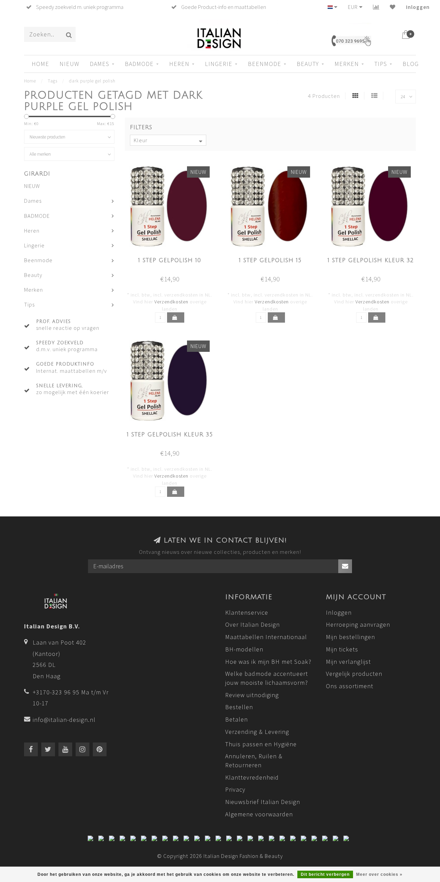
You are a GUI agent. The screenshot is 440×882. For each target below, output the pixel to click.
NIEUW (69, 64)
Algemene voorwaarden (259, 814)
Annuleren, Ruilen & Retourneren (254, 760)
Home (40, 64)
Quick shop (173, 258)
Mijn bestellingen (350, 637)
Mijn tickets (342, 649)
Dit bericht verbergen (325, 874)
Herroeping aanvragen (358, 624)
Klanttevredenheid (252, 777)
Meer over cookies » (379, 874)
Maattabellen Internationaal (266, 637)
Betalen (236, 719)
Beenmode (264, 64)
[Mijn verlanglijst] (393, 6)
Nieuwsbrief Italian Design (262, 802)
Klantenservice (246, 612)
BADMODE (139, 64)
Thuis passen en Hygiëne (261, 744)
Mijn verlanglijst (348, 662)
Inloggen (418, 6)
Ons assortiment (349, 686)
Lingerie (218, 64)
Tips (380, 64)
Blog (411, 64)
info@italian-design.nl (64, 720)
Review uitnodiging (252, 695)
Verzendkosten (171, 302)
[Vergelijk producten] (376, 6)
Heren (179, 64)
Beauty (308, 64)
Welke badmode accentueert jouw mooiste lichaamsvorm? (266, 678)
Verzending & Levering (257, 732)
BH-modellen (244, 649)
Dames (99, 64)
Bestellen (239, 707)
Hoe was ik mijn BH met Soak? (268, 662)
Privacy (235, 789)
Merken (346, 64)
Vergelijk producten (354, 674)
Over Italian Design (252, 624)
